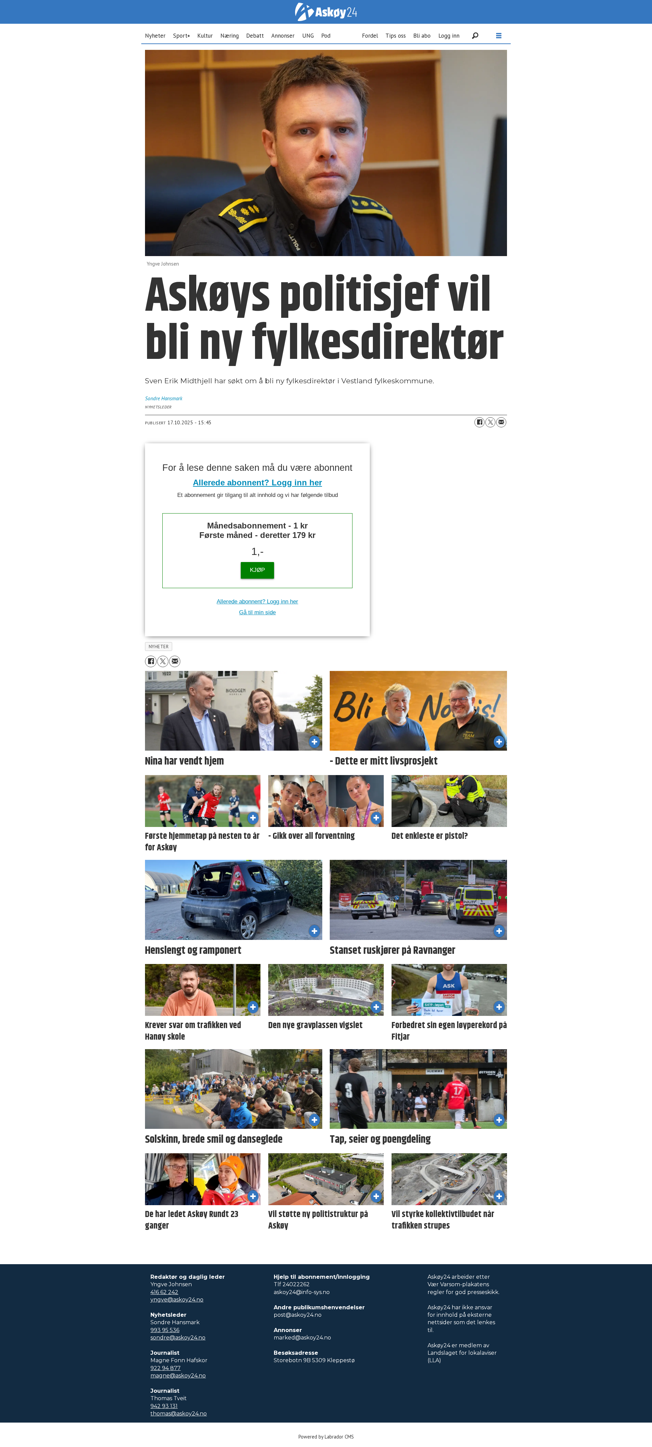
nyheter (159, 646)
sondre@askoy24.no (177, 1337)
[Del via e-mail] (501, 422)
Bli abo (422, 35)
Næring (229, 35)
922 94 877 (165, 1368)
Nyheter (155, 35)
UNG (308, 35)
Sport (180, 35)
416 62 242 (164, 1292)
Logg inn (448, 35)
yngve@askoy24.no (176, 1299)
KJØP (257, 570)
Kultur (205, 35)
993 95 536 (164, 1330)
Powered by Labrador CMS (326, 1436)
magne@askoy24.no (178, 1375)
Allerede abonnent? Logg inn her (257, 482)
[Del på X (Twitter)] (490, 422)
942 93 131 (164, 1406)
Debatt (255, 35)
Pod (325, 35)
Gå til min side (257, 612)
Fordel (370, 35)
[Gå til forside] (326, 12)
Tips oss (395, 35)
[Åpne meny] (499, 35)
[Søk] (475, 35)
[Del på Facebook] (479, 422)
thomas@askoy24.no (178, 1413)
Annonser (282, 35)
